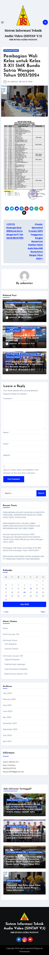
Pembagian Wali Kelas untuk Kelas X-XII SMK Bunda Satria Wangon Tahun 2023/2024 (21, 66)
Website (6, 455)
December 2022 (10, 723)
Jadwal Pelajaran (12, 659)
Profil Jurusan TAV (11, 634)
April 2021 (7, 741)
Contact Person (11, 649)
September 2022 (10, 729)
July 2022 (7, 735)
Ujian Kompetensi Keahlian (16, 669)
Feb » (43, 612)
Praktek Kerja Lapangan (15, 664)
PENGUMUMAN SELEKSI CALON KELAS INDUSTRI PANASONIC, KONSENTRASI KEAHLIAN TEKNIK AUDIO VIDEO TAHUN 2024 (23, 514)
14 (31, 589)
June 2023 (7, 711)
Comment (8, 398)
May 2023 (7, 717)
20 (24, 592)
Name (6, 432)
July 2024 (7, 693)
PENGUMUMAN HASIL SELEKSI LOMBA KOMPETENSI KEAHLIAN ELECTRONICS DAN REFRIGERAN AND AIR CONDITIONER (21, 525)
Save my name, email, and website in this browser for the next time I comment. (21, 471)
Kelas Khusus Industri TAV (16, 674)
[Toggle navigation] (2, 22)
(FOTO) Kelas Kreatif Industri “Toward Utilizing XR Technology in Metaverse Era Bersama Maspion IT (24, 364)
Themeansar (24, 951)
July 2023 (7, 705)
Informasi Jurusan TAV (15, 302)
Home (5, 628)
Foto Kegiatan (12, 328)
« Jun (5, 612)
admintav (14, 82)
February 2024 (9, 699)
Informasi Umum (11, 50)
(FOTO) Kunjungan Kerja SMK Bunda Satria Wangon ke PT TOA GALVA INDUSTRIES (14, 231)
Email (6, 444)
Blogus (37, 948)
